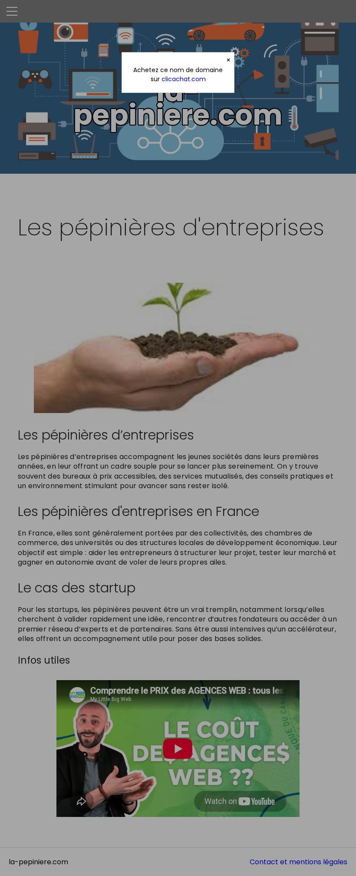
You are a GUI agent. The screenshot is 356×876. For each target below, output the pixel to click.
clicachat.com (184, 79)
